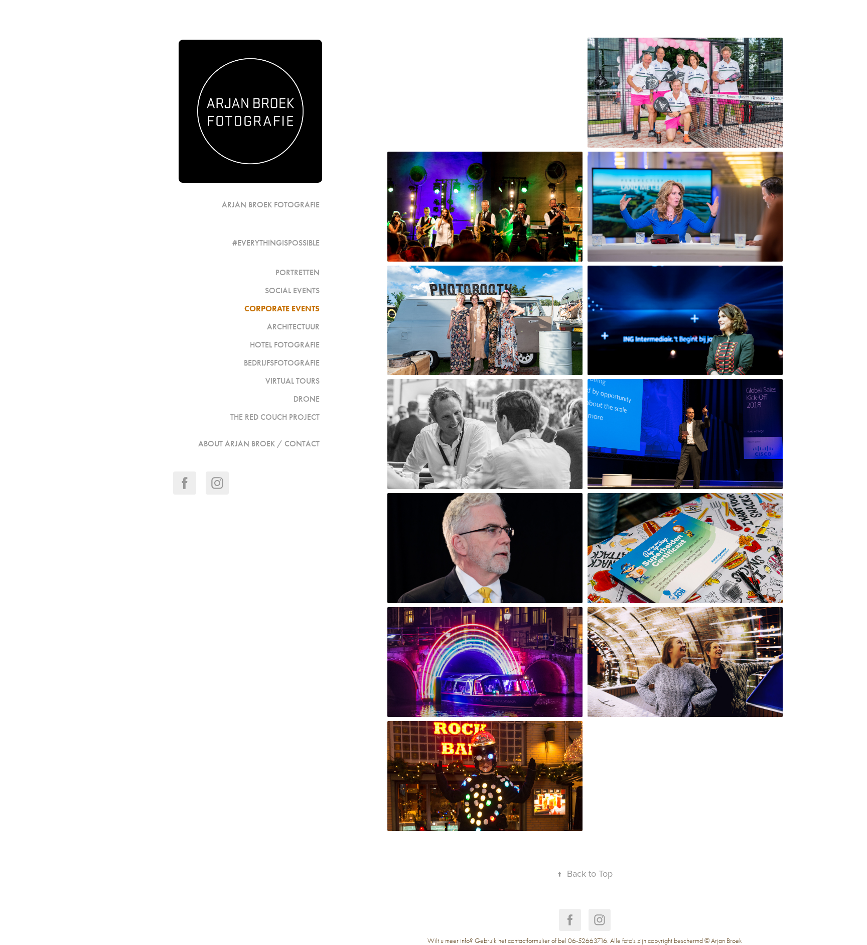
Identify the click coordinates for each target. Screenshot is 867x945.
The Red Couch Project (275, 417)
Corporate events (282, 308)
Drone (307, 399)
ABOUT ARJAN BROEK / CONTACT (259, 443)
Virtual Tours (292, 381)
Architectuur (293, 326)
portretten (297, 272)
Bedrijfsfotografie (282, 363)
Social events (292, 290)
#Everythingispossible (276, 243)
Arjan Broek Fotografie (271, 204)
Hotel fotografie (285, 344)
